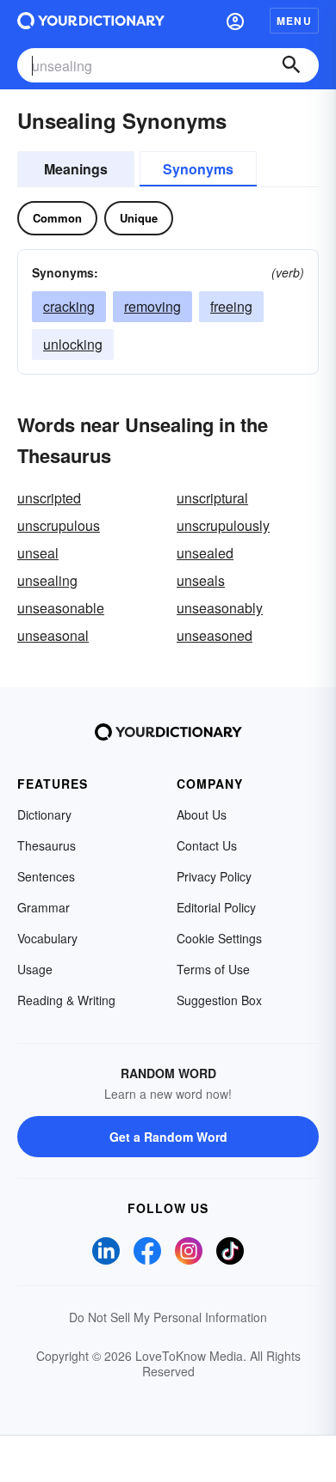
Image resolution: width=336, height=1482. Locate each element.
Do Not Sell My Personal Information (168, 1317)
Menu (294, 20)
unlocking (73, 344)
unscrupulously (223, 525)
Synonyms (198, 169)
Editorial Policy (216, 907)
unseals (201, 580)
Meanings (76, 169)
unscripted (49, 498)
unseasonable (60, 608)
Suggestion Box (219, 1000)
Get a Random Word (168, 1136)
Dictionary (44, 814)
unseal (38, 553)
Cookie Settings (219, 938)
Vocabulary (47, 938)
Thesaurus (46, 845)
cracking (69, 306)
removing (152, 306)
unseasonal (53, 635)
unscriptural (212, 498)
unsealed (205, 553)
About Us (202, 814)
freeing (231, 306)
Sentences (46, 876)
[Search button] (291, 65)
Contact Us (207, 845)
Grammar (43, 907)
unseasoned (214, 635)
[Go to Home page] (91, 20)
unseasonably (220, 608)
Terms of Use (213, 969)
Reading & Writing (66, 1000)
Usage (35, 969)
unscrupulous (58, 525)
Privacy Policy (214, 876)
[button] (235, 21)
